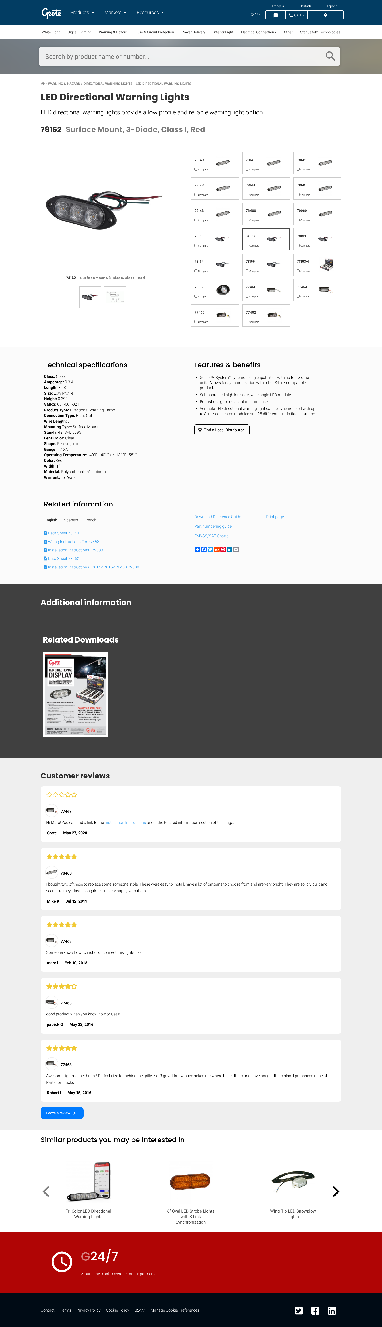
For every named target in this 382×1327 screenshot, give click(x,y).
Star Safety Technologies (320, 32)
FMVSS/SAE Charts (211, 536)
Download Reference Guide (217, 517)
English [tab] (50, 520)
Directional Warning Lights (108, 83)
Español (332, 6)
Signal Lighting (79, 32)
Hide (366, 578)
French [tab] (90, 520)
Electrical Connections (258, 32)
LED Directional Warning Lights (163, 83)
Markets (113, 12)
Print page (275, 517)
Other (288, 32)
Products (80, 12)
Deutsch (305, 6)
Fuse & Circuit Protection (154, 32)
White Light (51, 32)
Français (278, 6)
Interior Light (223, 32)
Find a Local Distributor (223, 430)
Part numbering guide (213, 526)
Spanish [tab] (71, 520)
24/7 (254, 15)
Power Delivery (193, 32)
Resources (148, 12)
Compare (191, 714)
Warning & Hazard (113, 32)
